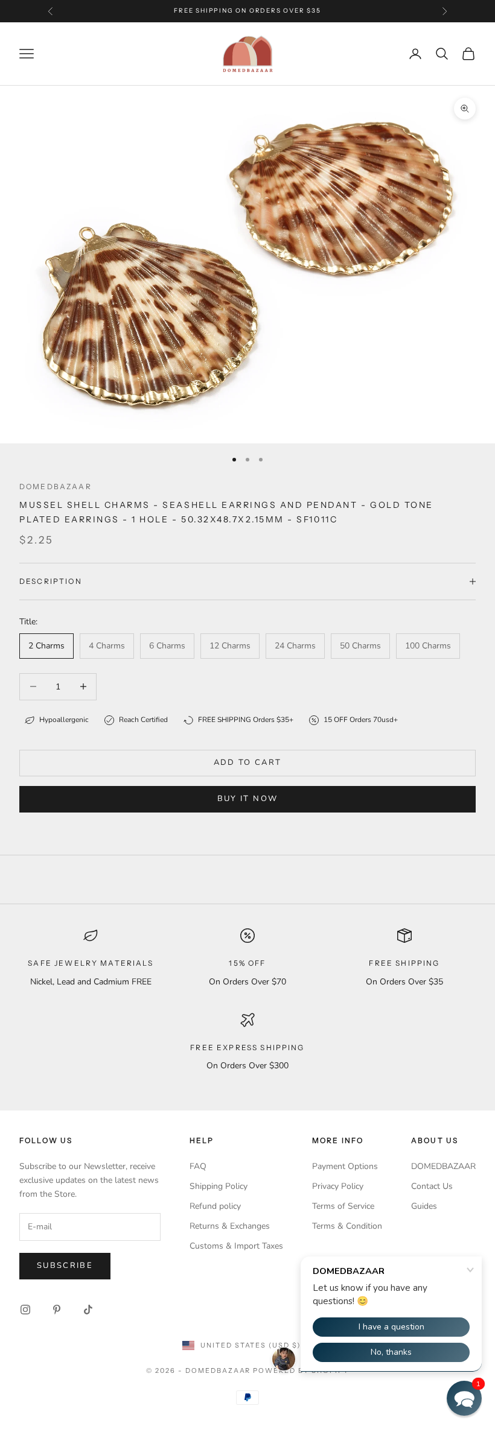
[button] (464, 1398)
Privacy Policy (337, 1186)
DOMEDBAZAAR (443, 1166)
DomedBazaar (55, 486)
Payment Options (345, 1166)
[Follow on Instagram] (25, 1310)
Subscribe (65, 1265)
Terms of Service (343, 1206)
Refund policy (215, 1206)
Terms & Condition (347, 1226)
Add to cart (248, 762)
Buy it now (247, 798)
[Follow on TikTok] (88, 1310)
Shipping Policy (219, 1186)
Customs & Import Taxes (236, 1246)
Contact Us (432, 1186)
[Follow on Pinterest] (57, 1310)
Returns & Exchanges (230, 1226)
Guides (424, 1206)
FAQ (198, 1166)
